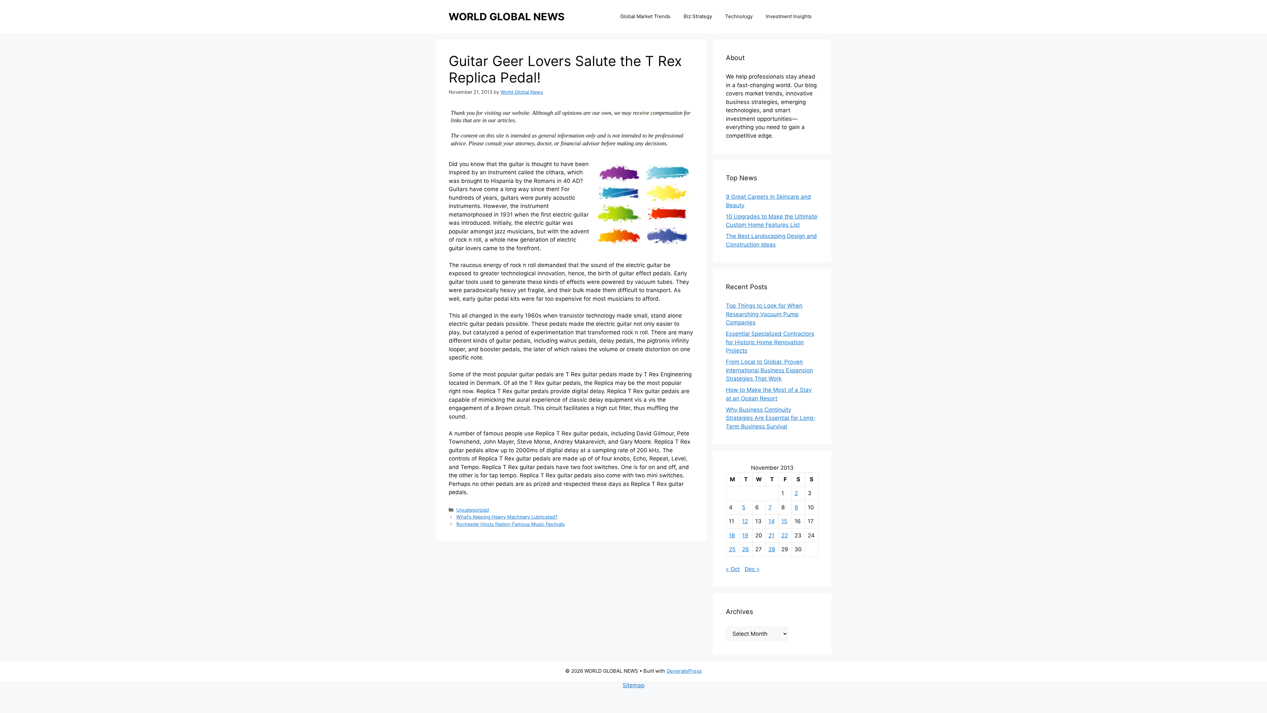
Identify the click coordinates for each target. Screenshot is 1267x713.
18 (732, 535)
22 (784, 535)
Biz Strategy (698, 16)
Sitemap (633, 685)
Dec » (752, 569)
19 (745, 535)
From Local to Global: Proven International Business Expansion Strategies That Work (769, 370)
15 (784, 521)
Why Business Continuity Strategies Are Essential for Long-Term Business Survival (771, 418)
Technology (739, 16)
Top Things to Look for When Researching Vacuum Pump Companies (764, 314)
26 (745, 549)
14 (771, 521)
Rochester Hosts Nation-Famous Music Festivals (510, 524)
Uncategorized (472, 510)
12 (745, 521)
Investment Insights (789, 16)
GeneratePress (684, 671)
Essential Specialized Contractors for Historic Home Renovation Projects (770, 342)
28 (771, 549)
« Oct (733, 569)
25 (732, 549)
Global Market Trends (645, 16)
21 (771, 535)
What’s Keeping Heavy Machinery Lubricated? (506, 517)
